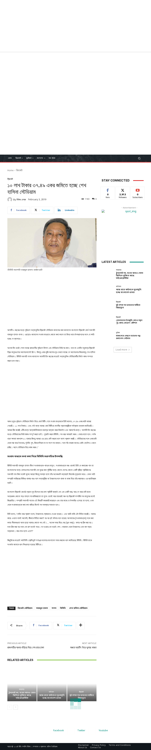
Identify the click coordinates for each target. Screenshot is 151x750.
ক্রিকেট (19, 170)
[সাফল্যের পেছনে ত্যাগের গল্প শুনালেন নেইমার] (108, 335)
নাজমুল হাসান (42, 608)
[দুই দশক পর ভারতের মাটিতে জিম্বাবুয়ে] (81, 683)
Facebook (58, 730)
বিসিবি (63, 608)
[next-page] (15, 707)
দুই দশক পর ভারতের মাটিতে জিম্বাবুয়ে (82, 696)
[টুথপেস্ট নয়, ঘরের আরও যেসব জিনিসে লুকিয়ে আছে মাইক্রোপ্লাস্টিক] (22, 683)
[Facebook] (46, 730)
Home (10, 170)
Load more (121, 349)
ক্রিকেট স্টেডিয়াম (25, 608)
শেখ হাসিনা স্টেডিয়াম (78, 608)
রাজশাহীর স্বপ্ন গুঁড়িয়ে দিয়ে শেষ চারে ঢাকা (25, 647)
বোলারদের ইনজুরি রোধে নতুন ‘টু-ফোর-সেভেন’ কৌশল (129, 321)
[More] (81, 625)
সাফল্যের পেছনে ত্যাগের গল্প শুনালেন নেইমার (128, 337)
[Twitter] (70, 730)
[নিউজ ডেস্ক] (10, 199)
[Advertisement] (75, 26)
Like (108, 189)
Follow (122, 189)
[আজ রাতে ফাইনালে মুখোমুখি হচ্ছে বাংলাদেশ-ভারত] (51, 683)
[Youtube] (92, 730)
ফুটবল (118, 333)
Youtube (103, 730)
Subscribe (137, 189)
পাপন (54, 608)
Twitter (81, 730)
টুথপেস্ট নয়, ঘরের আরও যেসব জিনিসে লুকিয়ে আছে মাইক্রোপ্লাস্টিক (22, 695)
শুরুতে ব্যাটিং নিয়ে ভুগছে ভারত (83, 647)
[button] (139, 158)
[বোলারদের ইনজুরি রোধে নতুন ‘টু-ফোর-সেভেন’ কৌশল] (108, 320)
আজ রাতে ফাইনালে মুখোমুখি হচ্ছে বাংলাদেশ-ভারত (51, 696)
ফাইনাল (51, 692)
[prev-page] (9, 707)
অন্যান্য (21, 689)
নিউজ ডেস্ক (21, 199)
